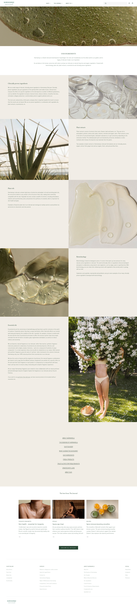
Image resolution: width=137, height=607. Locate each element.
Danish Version (43, 589)
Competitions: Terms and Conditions (48, 583)
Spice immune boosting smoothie (98, 524)
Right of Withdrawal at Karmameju (48, 580)
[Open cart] (132, 3)
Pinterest (127, 577)
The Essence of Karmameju (90, 572)
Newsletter (128, 569)
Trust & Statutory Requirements (91, 586)
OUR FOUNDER (68, 446)
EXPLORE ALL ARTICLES (68, 547)
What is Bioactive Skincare (90, 577)
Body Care (8, 575)
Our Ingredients (87, 580)
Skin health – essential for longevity (31, 524)
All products (9, 569)
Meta (126, 575)
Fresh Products (87, 583)
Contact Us (42, 575)
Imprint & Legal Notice (45, 572)
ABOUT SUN (68, 472)
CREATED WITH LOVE (68, 468)
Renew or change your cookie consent (49, 569)
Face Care (8, 572)
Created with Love (88, 589)
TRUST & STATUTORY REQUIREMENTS (68, 463)
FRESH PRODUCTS (68, 459)
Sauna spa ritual (58, 524)
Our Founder (87, 575)
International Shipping (45, 577)
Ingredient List (87, 591)
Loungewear (9, 577)
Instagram (127, 572)
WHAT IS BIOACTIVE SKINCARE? (68, 451)
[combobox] (115, 3)
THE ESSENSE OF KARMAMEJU (68, 442)
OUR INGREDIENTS (68, 455)
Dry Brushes (9, 580)
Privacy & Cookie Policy (45, 586)
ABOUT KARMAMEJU (68, 438)
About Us (86, 569)
